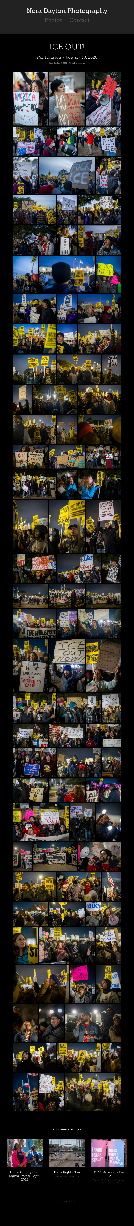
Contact (79, 20)
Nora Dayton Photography (67, 10)
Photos (53, 20)
